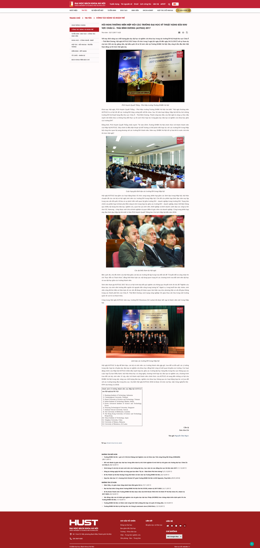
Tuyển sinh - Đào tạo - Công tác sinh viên (83, 35)
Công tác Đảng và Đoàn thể (82, 29)
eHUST (163, 4)
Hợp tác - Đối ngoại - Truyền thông (82, 46)
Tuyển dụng (114, 4)
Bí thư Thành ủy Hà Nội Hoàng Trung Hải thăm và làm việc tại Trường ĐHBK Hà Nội (132, 475)
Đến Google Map (173, 536)
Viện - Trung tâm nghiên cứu (130, 535)
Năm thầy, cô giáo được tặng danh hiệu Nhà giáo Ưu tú (123, 485)
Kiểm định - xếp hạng (79, 51)
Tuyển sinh (112, 10)
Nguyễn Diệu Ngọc (182, 436)
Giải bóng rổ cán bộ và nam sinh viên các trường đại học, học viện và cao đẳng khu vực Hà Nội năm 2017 (140, 468)
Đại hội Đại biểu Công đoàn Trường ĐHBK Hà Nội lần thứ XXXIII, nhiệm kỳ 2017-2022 (133, 488)
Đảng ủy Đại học (126, 525)
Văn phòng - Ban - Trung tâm (130, 538)
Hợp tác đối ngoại (165, 10)
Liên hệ (156, 4)
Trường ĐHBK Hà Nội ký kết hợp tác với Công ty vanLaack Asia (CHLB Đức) (129, 506)
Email (136, 4)
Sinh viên (135, 10)
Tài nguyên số (126, 4)
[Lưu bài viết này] (187, 32)
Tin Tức (84, 10)
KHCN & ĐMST (148, 10)
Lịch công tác (145, 4)
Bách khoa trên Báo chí (80, 60)
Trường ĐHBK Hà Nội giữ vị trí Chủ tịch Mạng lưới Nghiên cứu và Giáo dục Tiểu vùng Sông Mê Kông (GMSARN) (142, 457)
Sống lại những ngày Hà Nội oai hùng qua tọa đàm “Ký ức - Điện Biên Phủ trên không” (133, 471)
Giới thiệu (73, 10)
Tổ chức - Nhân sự (78, 55)
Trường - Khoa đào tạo (128, 531)
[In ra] (183, 32)
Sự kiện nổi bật (97, 10)
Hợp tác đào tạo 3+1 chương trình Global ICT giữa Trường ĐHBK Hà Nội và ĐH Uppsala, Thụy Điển (137, 478)
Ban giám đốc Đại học (128, 528)
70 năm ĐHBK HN (183, 10)
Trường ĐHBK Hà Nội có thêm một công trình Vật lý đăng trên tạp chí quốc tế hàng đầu (133, 503)
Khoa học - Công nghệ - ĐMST (83, 40)
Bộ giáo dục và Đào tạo (154, 525)
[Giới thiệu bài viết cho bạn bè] (179, 32)
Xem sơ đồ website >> (182, 547)
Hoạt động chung (79, 25)
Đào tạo (123, 10)
